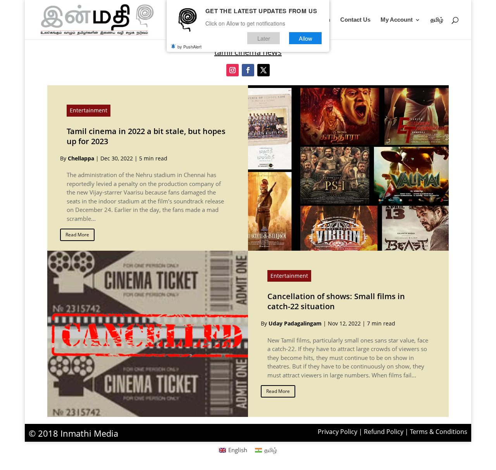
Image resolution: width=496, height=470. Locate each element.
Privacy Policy (337, 431)
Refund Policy (383, 431)
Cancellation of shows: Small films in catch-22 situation (336, 301)
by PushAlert (189, 46)
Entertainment (88, 110)
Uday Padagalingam (295, 323)
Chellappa (81, 158)
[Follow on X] (263, 70)
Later (263, 38)
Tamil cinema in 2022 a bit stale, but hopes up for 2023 (146, 136)
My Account (397, 20)
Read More (77, 234)
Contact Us (355, 20)
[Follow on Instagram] (232, 70)
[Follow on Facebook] (248, 70)
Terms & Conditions (438, 431)
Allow (305, 38)
